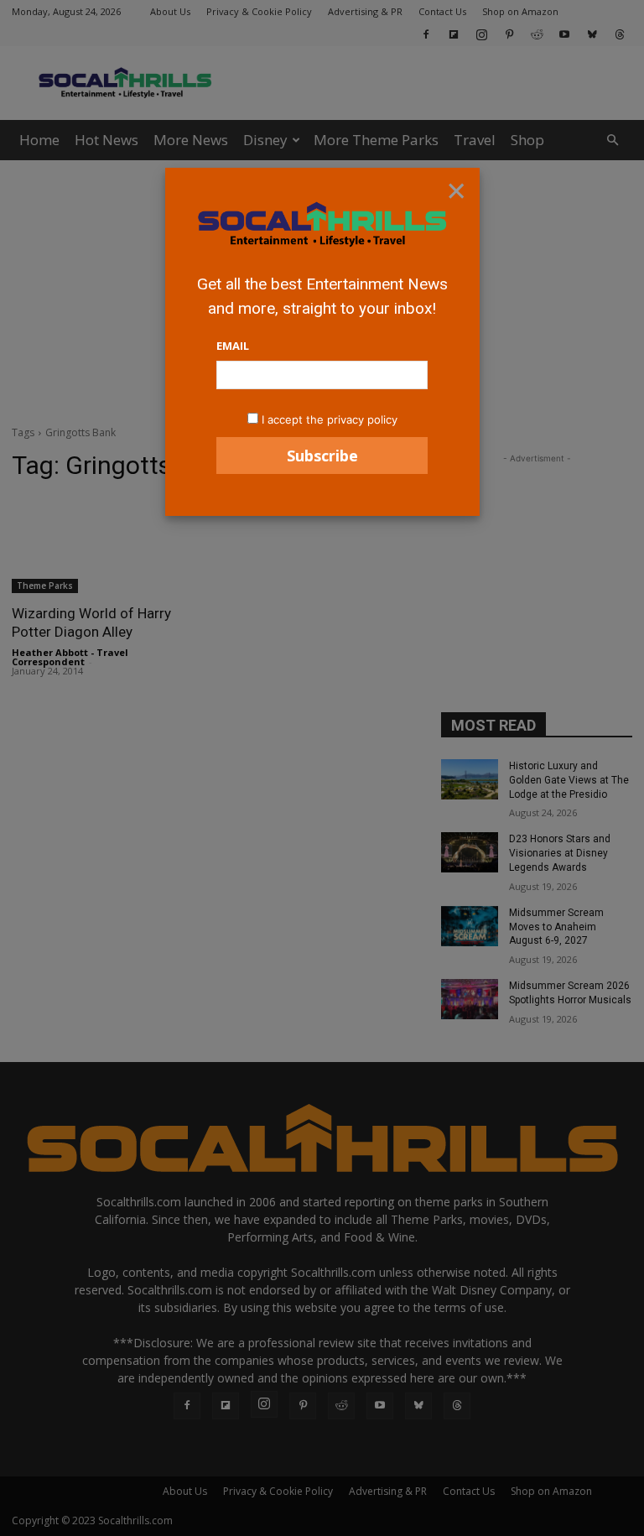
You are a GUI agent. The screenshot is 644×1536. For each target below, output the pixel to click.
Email (232, 345)
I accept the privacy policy (329, 419)
